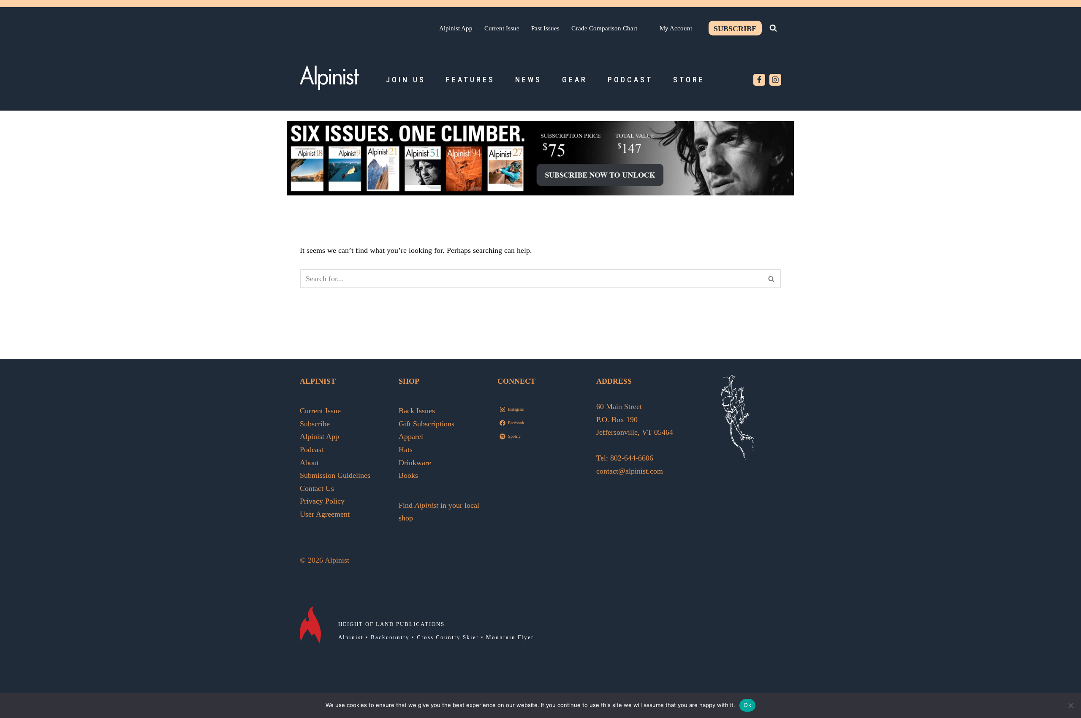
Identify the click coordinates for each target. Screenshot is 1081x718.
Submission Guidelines (335, 475)
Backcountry (390, 637)
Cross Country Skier (448, 637)
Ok (747, 705)
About (309, 462)
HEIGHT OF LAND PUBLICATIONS (391, 624)
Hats (406, 449)
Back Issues (417, 410)
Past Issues (545, 28)
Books (408, 475)
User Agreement (325, 514)
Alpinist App (456, 28)
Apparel (411, 436)
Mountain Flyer (510, 637)
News (528, 79)
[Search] (773, 28)
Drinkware (415, 462)
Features (470, 79)
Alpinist (351, 637)
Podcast (630, 79)
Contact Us (317, 488)
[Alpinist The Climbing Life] (329, 77)
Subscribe (735, 28)
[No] (1070, 705)
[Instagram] (775, 80)
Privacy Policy (322, 501)
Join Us (406, 79)
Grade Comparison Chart (604, 28)
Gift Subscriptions (426, 424)
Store (689, 79)
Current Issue (501, 28)
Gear (574, 79)
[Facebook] (759, 80)
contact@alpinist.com (629, 471)
